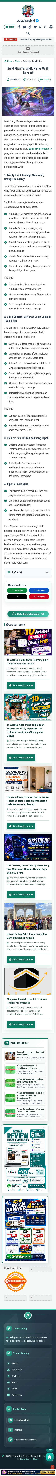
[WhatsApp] (45, 27)
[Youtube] (24, 27)
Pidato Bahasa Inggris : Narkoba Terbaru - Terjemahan (30, 1110)
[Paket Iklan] (25, 1159)
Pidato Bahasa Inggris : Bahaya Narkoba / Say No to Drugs (30, 1080)
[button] (50, 1457)
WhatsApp (19, 590)
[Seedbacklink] (15, 1281)
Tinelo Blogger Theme (29, 1459)
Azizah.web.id (26, 21)
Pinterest (39, 597)
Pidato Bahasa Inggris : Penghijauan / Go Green (27, 1067)
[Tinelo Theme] (28, 1472)
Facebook (39, 590)
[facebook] (19, 27)
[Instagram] (40, 27)
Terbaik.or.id (14, 79)
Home (11, 27)
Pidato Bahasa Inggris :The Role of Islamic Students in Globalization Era (30, 1095)
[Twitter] (35, 27)
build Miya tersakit (39, 148)
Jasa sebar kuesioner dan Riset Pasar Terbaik (30, 1053)
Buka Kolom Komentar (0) (30, 614)
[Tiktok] (30, 27)
